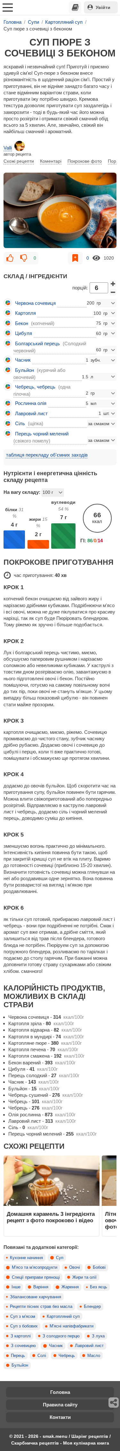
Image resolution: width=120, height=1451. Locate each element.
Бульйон (20, 1365)
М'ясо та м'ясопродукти (34, 1267)
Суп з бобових (24, 1326)
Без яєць (98, 1287)
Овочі (74, 1267)
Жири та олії (84, 1277)
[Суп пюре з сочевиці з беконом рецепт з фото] (60, 210)
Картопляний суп (63, 1316)
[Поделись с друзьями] (114, 1402)
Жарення (70, 1287)
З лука (98, 1336)
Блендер (92, 1306)
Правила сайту (60, 1404)
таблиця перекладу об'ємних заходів (47, 455)
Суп (59, 1258)
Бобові (99, 1267)
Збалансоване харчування (35, 1297)
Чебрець (67, 1355)
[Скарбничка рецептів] (75, 7)
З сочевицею (23, 1346)
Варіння (40, 1287)
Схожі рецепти (19, 161)
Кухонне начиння (26, 1258)
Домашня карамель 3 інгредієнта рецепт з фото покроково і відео (51, 1217)
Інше (16, 1287)
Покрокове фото (85, 161)
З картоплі (21, 1336)
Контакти (60, 1417)
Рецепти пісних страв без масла (41, 1306)
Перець (18, 1355)
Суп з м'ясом (22, 1316)
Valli (8, 147)
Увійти (103, 7)
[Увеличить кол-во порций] (112, 284)
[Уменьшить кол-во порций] (112, 292)
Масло (93, 1355)
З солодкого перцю (61, 1336)
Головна (60, 1392)
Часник (56, 1346)
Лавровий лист (89, 1346)
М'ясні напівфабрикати (71, 1326)
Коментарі (50, 161)
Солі (41, 1355)
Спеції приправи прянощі (36, 1277)
